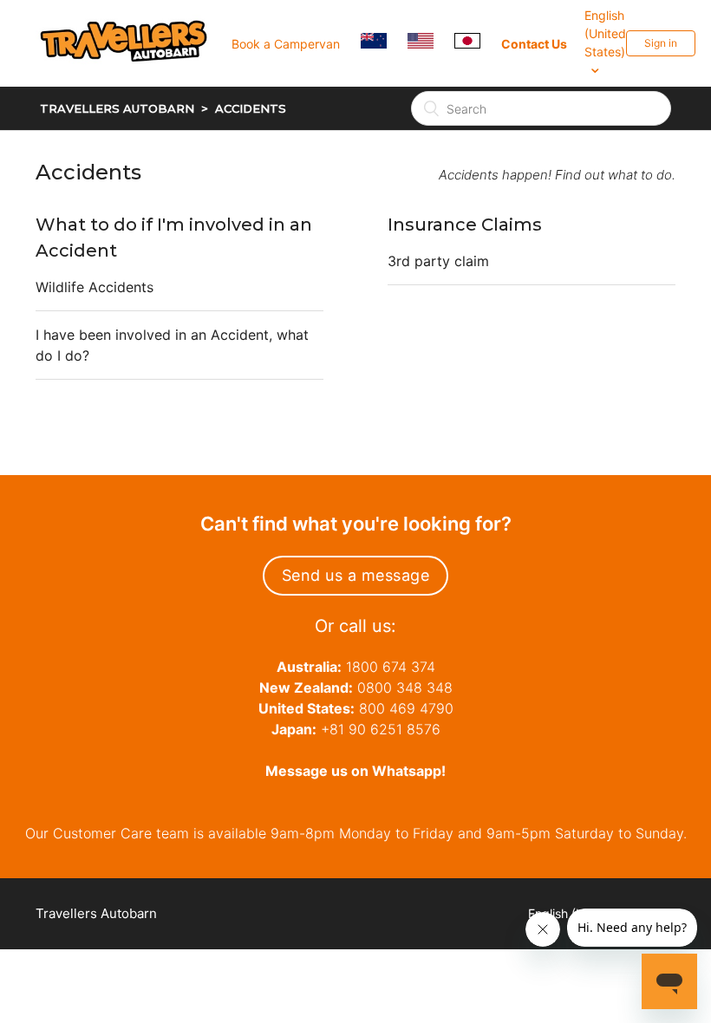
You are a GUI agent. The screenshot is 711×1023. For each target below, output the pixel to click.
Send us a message (356, 575)
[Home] (134, 83)
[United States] (429, 43)
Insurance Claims (465, 224)
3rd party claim (438, 261)
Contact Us (534, 43)
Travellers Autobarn (117, 108)
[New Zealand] (382, 43)
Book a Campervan (286, 43)
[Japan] (476, 43)
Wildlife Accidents (94, 287)
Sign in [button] (660, 42)
